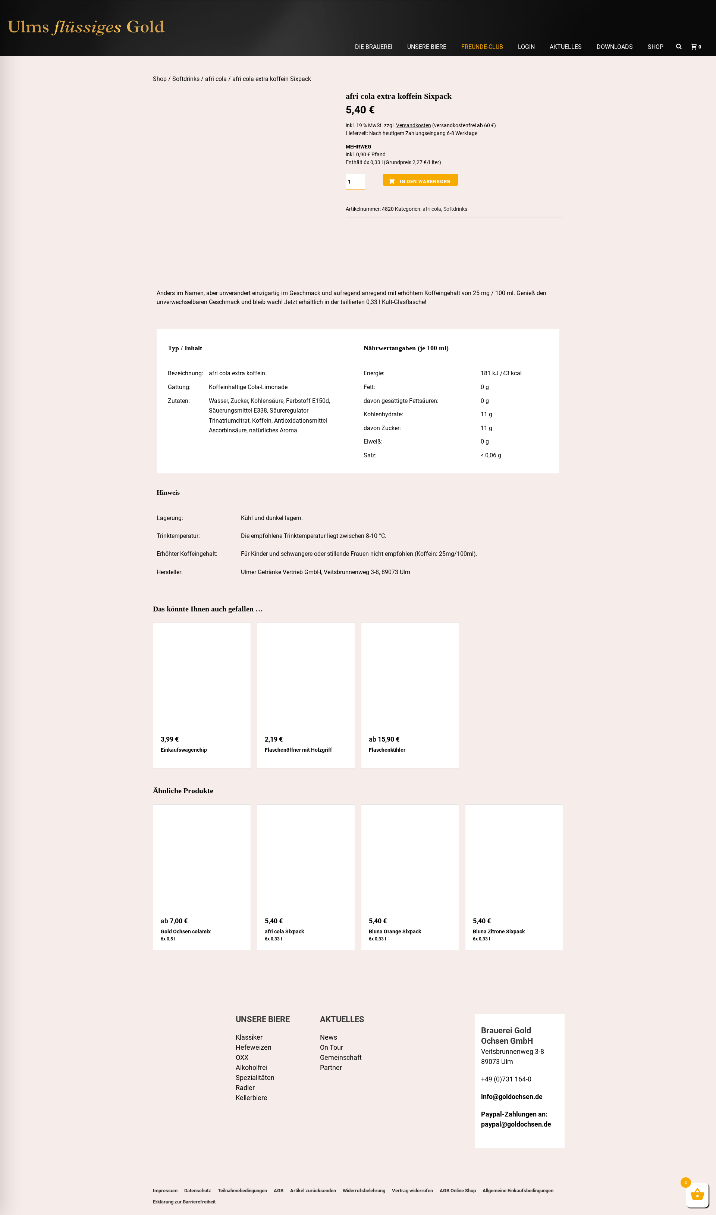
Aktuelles (566, 46)
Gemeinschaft (341, 1057)
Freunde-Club (482, 46)
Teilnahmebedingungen (242, 1190)
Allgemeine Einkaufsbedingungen (518, 1190)
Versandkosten (413, 125)
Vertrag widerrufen (412, 1190)
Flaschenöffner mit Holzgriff (298, 750)
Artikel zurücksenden (313, 1190)
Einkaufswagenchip (184, 750)
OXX (242, 1057)
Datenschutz (197, 1190)
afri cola (216, 78)
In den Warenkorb (425, 181)
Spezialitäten (255, 1077)
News (328, 1037)
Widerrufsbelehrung (364, 1190)
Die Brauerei (373, 46)
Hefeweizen (253, 1047)
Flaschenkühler (387, 750)
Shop (655, 46)
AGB (278, 1190)
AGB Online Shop (458, 1190)
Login (526, 46)
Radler (245, 1088)
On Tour (331, 1047)
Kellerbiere (251, 1098)
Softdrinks (186, 78)
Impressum (165, 1190)
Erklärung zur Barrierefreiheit (184, 1202)
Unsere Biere (426, 46)
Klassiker (249, 1037)
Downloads (615, 46)
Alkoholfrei (251, 1067)
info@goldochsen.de (512, 1096)
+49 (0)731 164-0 (506, 1079)
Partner (331, 1067)
